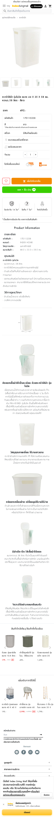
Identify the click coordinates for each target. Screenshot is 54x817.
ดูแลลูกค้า (8, 762)
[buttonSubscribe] (41, 734)
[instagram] (30, 752)
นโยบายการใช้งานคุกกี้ (18, 791)
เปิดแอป (27, 812)
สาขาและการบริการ (11, 769)
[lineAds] (17, 752)
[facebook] (23, 752)
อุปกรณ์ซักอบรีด (8, 17)
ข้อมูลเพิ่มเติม (9, 775)
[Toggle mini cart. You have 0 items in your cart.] (50, 6)
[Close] (3, 804)
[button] (10, 647)
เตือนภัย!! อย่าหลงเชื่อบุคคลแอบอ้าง (21, 793)
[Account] (45, 6)
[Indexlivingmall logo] (21, 6)
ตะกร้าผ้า (22, 17)
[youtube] (37, 752)
